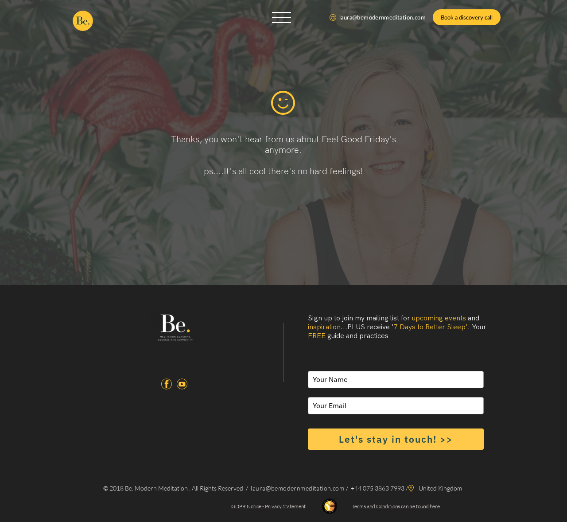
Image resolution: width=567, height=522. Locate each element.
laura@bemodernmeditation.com (382, 17)
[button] (281, 17)
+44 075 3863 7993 (377, 488)
